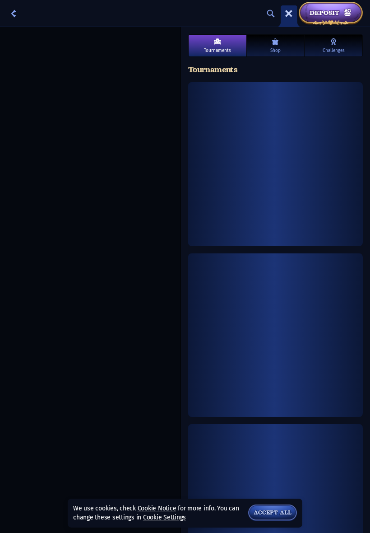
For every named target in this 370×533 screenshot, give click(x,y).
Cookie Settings (164, 517)
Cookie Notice (157, 508)
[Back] (13, 13)
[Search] (271, 13)
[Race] (289, 13)
